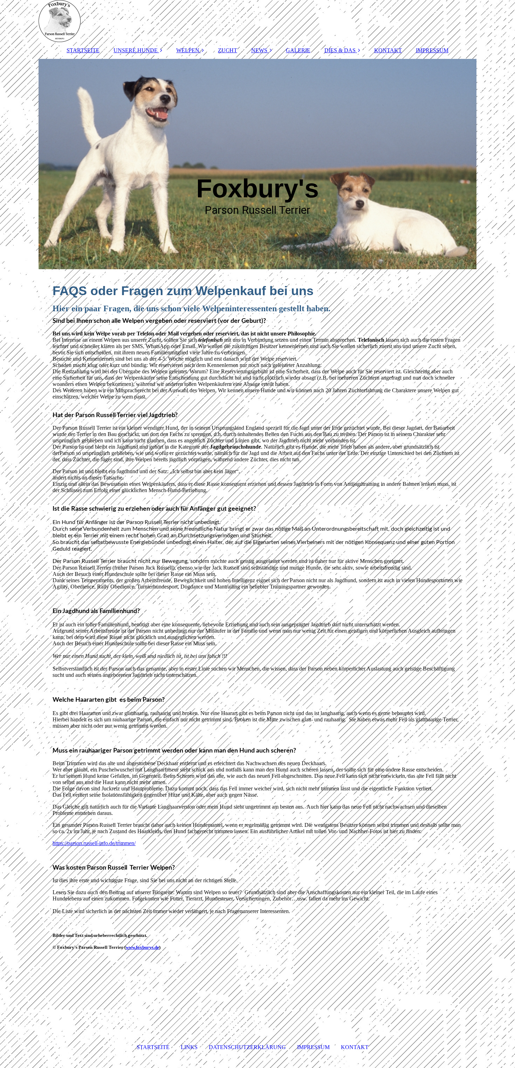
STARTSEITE (83, 50)
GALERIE (298, 50)
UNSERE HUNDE (136, 50)
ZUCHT (227, 50)
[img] (257, 21)
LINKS (189, 1047)
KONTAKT (388, 50)
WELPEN (187, 50)
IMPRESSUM (432, 50)
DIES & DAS (340, 50)
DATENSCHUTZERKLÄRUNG (247, 1047)
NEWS (259, 50)
